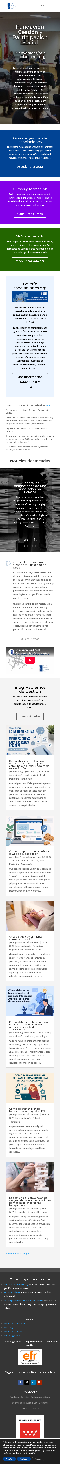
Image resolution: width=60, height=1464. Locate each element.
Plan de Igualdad (12, 1335)
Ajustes (38, 1459)
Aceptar (9, 1459)
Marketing (14, 778)
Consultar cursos (30, 214)
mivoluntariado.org (30, 261)
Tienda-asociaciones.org (16, 1284)
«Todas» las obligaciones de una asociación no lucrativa (30, 487)
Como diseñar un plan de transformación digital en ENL (27, 1110)
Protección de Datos (30, 949)
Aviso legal (9, 1327)
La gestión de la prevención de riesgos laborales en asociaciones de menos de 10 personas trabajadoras (30, 1201)
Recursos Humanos (37, 1212)
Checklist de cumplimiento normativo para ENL (26, 938)
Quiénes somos (30, 639)
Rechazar (24, 1459)
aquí (23, 1450)
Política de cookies (13, 1331)
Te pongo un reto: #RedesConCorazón (23, 1300)
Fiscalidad (37, 945)
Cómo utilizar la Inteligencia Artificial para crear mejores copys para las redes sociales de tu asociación (29, 765)
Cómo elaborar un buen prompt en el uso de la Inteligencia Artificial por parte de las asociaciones (29, 1026)
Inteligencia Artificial (34, 775)
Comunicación (16, 775)
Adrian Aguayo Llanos (24, 771)
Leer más (30, 539)
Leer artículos (30, 716)
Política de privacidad (14, 1323)
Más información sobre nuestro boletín (30, 382)
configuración (28, 1453)
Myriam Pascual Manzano (26, 942)
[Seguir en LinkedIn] (33, 1382)
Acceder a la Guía (30, 166)
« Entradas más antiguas (18, 1253)
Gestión (15, 860)
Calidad (36, 1118)
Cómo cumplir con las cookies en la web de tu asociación (29, 852)
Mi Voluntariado (12, 1292)
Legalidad (40, 860)
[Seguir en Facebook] (20, 1382)
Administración (23, 945)
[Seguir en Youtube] (39, 1382)
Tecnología (26, 778)
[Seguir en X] (26, 1382)
